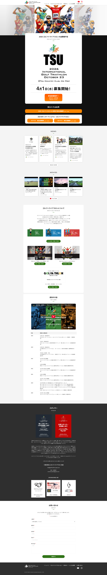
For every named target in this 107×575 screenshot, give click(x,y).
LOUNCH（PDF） (67, 263)
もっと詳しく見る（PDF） (53, 241)
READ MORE (53, 165)
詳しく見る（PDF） (39, 263)
